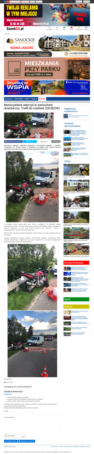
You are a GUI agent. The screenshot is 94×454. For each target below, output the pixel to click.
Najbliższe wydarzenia (70, 110)
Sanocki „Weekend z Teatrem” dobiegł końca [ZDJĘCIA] (78, 333)
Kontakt (88, 446)
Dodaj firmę (25, 1)
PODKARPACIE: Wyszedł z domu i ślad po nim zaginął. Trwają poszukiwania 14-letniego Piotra (79, 268)
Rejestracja (87, 1)
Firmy (56, 29)
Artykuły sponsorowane (72, 124)
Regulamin (77, 446)
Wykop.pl (45, 141)
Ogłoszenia (50, 29)
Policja (71, 29)
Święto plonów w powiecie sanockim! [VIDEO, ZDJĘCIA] (76, 256)
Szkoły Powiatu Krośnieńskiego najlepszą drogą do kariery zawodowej (79, 149)
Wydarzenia (79, 29)
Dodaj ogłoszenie (15, 1)
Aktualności (39, 1)
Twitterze (30, 141)
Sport (64, 29)
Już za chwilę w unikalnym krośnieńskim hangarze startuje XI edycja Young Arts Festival (79, 138)
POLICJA (34, 99)
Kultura (68, 306)
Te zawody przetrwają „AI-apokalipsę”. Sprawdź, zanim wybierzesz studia (78, 144)
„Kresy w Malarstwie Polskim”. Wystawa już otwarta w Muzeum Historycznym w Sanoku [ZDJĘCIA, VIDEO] (79, 318)
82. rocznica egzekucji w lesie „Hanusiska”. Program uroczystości (80, 323)
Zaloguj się (79, 1)
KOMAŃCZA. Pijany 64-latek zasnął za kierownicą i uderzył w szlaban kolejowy (79, 273)
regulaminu (35, 408)
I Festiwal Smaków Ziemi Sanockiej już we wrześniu (79, 311)
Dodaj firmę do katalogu (66, 446)
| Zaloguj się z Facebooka (27, 441)
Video (67, 161)
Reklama (32, 1)
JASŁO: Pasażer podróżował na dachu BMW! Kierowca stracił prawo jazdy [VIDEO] (80, 284)
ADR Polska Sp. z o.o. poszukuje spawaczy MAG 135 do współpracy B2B (79, 154)
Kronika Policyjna (73, 262)
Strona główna (55, 446)
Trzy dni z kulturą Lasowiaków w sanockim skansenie (79, 328)
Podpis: (6, 411)
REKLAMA (42, 99)
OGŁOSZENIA (18, 99)
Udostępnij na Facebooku (14, 141)
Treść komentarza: (9, 417)
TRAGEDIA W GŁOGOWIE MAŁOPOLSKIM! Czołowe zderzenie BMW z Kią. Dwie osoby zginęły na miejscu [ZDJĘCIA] (80, 279)
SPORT (27, 99)
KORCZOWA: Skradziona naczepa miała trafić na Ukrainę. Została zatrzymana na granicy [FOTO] (79, 290)
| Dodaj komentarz (11, 441)
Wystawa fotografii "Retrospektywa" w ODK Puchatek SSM (78, 116)
